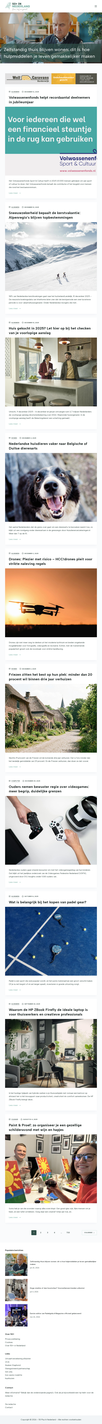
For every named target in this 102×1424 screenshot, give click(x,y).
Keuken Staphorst (13, 1365)
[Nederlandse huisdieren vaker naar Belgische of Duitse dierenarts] (51, 487)
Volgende (88, 1232)
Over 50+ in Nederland (15, 1345)
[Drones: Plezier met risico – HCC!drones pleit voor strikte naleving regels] (51, 602)
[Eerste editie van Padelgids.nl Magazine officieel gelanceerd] (16, 1315)
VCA (7, 1362)
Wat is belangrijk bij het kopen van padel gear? (47, 902)
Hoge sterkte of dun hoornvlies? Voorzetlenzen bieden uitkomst (57, 1288)
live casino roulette (13, 1375)
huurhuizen (9, 1378)
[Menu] (96, 6)
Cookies (9, 1342)
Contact (9, 1407)
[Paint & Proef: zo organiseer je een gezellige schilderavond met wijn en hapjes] (51, 1168)
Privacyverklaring (12, 1339)
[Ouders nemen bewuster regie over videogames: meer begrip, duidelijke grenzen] (51, 830)
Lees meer (15, 193)
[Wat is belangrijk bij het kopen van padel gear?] (51, 941)
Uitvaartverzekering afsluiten (18, 1358)
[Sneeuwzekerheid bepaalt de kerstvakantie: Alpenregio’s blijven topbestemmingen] (51, 256)
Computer (15, 781)
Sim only (8, 1372)
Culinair (14, 1119)
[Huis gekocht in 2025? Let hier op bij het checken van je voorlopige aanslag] (51, 372)
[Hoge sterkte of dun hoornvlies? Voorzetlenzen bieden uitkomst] (16, 1290)
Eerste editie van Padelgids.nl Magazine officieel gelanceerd (55, 1313)
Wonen (14, 438)
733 (68, 1233)
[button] (51, 37)
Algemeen (15, 92)
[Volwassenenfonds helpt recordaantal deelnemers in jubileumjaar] (51, 141)
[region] (51, 37)
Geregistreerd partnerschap (17, 1368)
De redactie (10, 1404)
